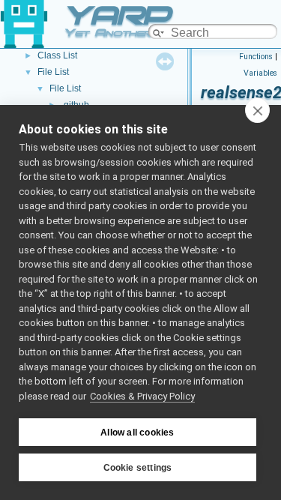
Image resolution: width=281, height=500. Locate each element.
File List (53, 72)
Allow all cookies (137, 432)
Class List (57, 55)
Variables (260, 73)
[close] (257, 110)
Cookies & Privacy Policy (142, 396)
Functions (256, 56)
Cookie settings (137, 468)
